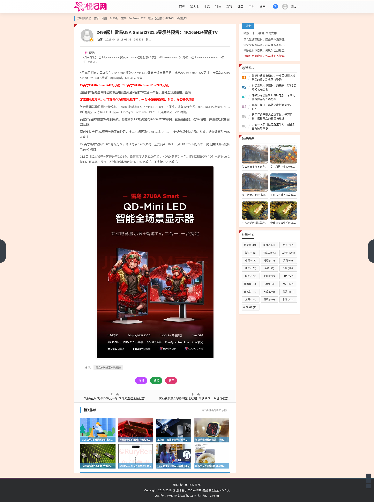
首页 (182, 6)
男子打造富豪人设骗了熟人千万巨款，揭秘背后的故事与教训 (272, 116)
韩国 (288, 245)
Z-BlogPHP (194, 490)
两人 (288, 284)
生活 (207, 6)
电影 (250, 268)
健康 (240, 6)
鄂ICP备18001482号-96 (187, 485)
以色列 (288, 252)
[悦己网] (92, 6)
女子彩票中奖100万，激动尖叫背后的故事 (294, 166)
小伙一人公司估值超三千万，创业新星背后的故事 (273, 126)
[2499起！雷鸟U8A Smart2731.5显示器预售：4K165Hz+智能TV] (155, 262)
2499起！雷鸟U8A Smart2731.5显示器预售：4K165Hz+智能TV (148, 18)
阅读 (156, 380)
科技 (218, 6)
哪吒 (269, 299)
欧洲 (288, 299)
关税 (288, 268)
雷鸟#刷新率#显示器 (108, 367)
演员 (288, 260)
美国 (269, 245)
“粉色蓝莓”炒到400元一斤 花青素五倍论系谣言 (114, 398)
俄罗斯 (250, 245)
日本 (288, 276)
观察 (229, 6)
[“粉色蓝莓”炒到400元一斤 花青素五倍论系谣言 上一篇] (3, 251)
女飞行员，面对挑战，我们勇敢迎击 (262, 194)
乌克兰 (269, 252)
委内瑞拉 (251, 307)
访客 (100, 39)
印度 (269, 291)
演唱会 (250, 284)
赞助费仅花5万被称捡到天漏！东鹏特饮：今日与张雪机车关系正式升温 (205, 398)
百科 (251, 6)
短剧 (269, 260)
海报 (141, 380)
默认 (148, 39)
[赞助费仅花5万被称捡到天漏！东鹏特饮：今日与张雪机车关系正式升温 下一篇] (371, 251)
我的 (288, 291)
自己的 (250, 291)
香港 (269, 268)
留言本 (194, 6)
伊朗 (269, 276)
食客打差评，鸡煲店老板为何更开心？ (272, 107)
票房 (250, 299)
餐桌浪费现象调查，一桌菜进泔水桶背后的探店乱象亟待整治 (273, 77)
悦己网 (177, 490)
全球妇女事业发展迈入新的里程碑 (289, 222)
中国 (250, 260)
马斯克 (269, 284)
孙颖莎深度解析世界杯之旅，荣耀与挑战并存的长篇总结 (273, 97)
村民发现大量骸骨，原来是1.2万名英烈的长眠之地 (274, 87)
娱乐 (263, 6)
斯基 (250, 252)
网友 (250, 276)
